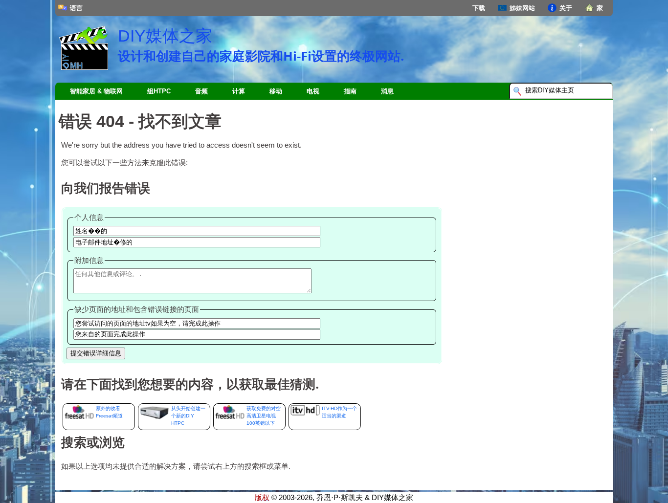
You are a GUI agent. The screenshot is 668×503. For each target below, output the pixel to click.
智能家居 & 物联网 (96, 91)
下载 (478, 8)
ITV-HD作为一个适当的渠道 (339, 412)
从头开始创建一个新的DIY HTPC (188, 416)
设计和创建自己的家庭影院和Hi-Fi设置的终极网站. (261, 56)
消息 (387, 91)
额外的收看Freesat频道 (109, 412)
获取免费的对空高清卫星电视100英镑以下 (263, 416)
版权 (262, 498)
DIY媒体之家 (165, 35)
